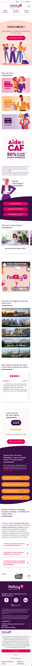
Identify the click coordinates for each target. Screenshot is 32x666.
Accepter (16, 651)
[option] (16, 242)
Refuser (16, 654)
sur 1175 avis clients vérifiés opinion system (16, 434)
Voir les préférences (16, 658)
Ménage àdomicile (16, 11)
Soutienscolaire (26, 11)
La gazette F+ (6, 621)
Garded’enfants (5, 11)
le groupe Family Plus (21, 523)
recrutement (7, 470)
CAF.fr (10, 170)
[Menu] (28, 6)
